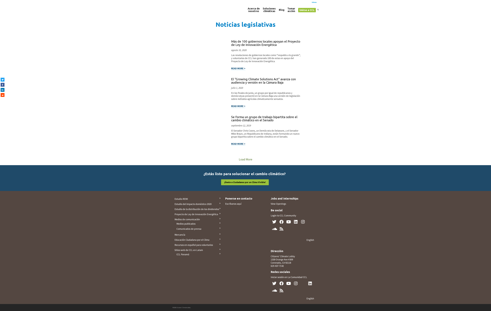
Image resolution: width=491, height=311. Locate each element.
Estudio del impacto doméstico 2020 (193, 204)
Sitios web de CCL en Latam (189, 250)
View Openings (278, 203)
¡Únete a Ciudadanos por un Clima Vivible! (245, 182)
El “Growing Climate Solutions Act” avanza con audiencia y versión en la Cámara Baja (263, 80)
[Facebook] (2, 85)
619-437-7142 (277, 265)
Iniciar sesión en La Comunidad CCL (289, 277)
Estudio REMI (181, 198)
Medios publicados (186, 223)
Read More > (238, 68)
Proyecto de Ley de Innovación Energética (196, 214)
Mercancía (180, 234)
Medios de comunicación (187, 219)
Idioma (314, 2)
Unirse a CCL (307, 10)
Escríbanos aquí (233, 203)
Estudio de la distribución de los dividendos (197, 209)
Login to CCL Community (283, 215)
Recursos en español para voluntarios (194, 244)
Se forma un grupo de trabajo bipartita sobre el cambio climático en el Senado (264, 118)
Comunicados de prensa (188, 228)
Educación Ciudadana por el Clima (192, 239)
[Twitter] (2, 80)
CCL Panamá (182, 254)
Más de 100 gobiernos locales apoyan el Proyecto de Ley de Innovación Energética (265, 43)
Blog (281, 9)
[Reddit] (2, 95)
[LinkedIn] (2, 90)
